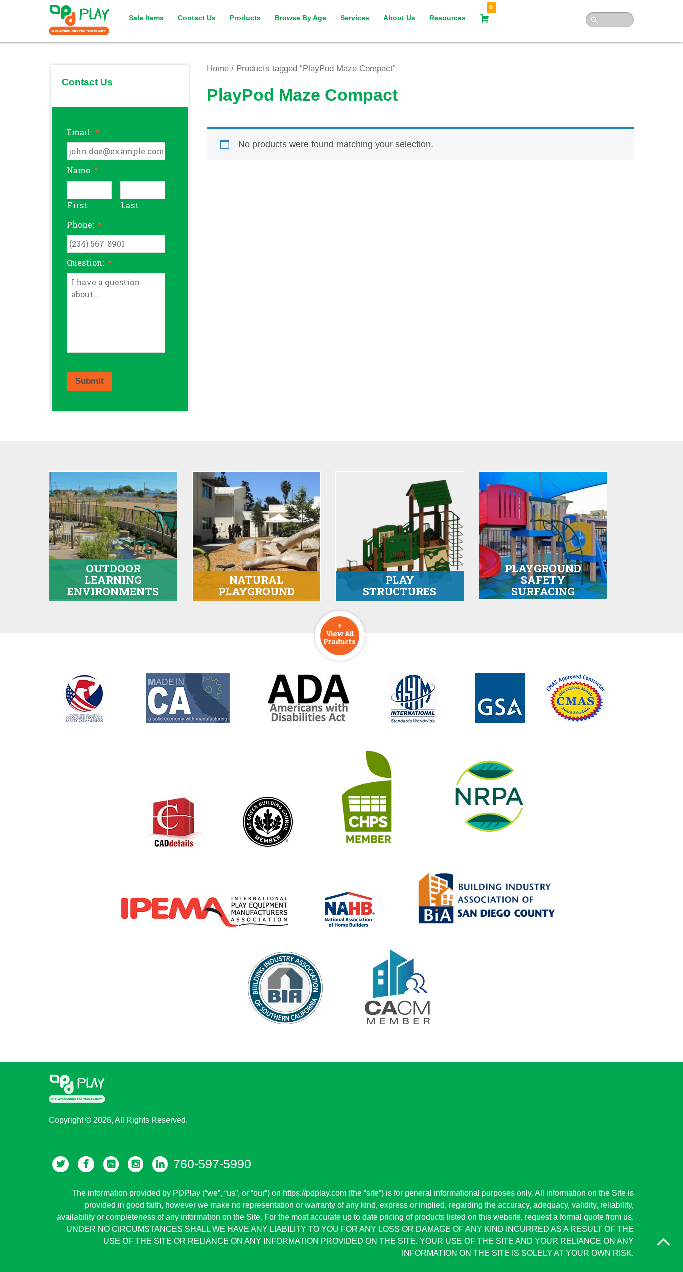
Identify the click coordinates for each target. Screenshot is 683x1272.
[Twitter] (60, 1164)
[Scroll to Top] (663, 1241)
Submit (90, 381)
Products (245, 18)
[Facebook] (86, 1164)
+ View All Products (340, 633)
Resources (448, 18)
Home (218, 68)
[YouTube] (111, 1164)
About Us (400, 18)
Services (355, 18)
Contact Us (197, 18)
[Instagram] (136, 1164)
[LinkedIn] (160, 1164)
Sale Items (146, 18)
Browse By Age (300, 18)
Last (130, 205)
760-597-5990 (213, 1164)
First (78, 205)
